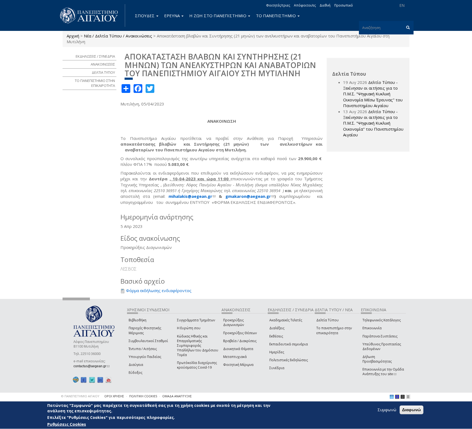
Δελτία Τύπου (327, 320)
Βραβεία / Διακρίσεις (239, 341)
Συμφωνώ (386, 409)
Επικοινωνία (372, 328)
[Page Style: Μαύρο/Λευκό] (408, 397)
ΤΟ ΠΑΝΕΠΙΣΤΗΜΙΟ (276, 15)
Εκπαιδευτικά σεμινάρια (288, 344)
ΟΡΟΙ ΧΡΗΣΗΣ (114, 396)
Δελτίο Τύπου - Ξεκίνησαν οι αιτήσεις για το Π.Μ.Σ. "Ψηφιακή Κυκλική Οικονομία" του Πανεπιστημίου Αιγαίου (373, 123)
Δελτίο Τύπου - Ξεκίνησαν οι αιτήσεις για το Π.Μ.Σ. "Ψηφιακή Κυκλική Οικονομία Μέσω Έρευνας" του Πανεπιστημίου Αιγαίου (373, 94)
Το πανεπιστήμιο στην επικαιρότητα (334, 330)
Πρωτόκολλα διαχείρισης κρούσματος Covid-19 (197, 365)
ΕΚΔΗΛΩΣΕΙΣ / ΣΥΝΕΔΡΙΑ (95, 56)
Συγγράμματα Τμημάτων (196, 320)
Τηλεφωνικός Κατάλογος (381, 320)
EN (402, 5)
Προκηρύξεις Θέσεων (240, 333)
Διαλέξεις (276, 328)
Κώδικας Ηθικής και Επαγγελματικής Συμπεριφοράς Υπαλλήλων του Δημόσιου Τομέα (197, 345)
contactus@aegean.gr (91, 366)
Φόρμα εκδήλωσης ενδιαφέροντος (158, 290)
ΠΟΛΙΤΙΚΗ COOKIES (143, 396)
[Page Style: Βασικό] (392, 397)
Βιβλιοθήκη (137, 320)
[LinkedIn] (100, 379)
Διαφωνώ (411, 409)
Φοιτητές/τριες (278, 5)
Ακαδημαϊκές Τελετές (285, 320)
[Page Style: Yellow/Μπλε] (397, 397)
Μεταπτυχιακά (235, 356)
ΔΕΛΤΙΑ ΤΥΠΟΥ (103, 72)
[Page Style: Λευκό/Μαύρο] (402, 397)
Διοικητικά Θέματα (238, 348)
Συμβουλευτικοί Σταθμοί (148, 341)
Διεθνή (325, 5)
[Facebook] (84, 379)
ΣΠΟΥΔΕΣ (145, 15)
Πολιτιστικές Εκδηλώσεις (288, 360)
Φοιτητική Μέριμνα (238, 364)
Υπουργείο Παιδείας (145, 356)
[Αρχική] (91, 15)
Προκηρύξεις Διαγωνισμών (233, 322)
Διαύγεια (136, 364)
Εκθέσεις (276, 336)
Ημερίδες (276, 352)
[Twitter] (92, 379)
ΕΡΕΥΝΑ (172, 15)
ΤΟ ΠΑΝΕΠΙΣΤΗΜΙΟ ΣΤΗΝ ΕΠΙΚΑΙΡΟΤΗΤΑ (95, 83)
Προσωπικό (343, 5)
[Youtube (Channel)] (108, 379)
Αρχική (73, 36)
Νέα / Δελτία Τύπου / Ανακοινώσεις (118, 36)
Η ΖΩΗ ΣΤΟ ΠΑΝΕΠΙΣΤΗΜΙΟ (218, 15)
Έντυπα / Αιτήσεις (143, 348)
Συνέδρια (276, 368)
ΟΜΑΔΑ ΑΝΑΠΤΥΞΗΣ (177, 396)
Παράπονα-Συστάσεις (379, 336)
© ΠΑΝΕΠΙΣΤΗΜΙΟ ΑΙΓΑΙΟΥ (80, 396)
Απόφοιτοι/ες (305, 5)
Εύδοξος (135, 372)
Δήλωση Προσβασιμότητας (377, 359)
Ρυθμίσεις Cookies (66, 424)
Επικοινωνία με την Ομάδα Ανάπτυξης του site (383, 371)
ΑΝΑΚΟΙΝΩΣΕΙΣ (103, 64)
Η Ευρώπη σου (188, 328)
